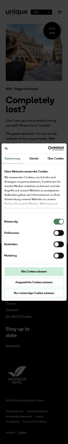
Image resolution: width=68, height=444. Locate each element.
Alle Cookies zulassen (34, 271)
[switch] (58, 233)
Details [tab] (34, 158)
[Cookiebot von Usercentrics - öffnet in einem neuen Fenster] (48, 148)
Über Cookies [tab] (56, 158)
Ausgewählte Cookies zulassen (34, 282)
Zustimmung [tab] (12, 158)
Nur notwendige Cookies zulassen (34, 293)
